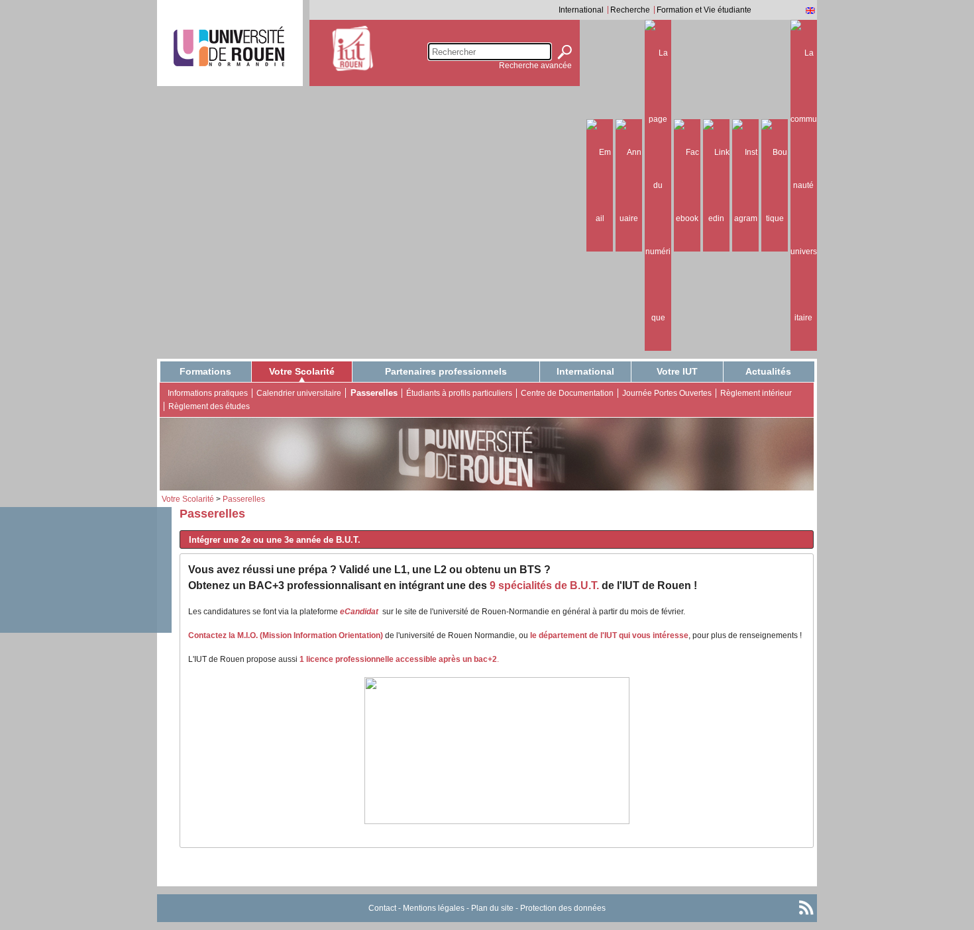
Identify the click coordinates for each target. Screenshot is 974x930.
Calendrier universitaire (298, 393)
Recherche (630, 10)
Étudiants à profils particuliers (459, 393)
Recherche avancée (535, 65)
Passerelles (374, 393)
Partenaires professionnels (446, 371)
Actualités (768, 371)
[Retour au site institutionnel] (229, 46)
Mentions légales (433, 908)
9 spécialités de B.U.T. (546, 585)
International (581, 10)
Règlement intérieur (756, 393)
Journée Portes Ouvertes (667, 393)
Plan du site (492, 908)
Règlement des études (209, 406)
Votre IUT (677, 371)
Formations (205, 371)
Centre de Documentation (567, 393)
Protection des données (563, 908)
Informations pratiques (208, 393)
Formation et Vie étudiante (704, 10)
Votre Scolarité (302, 371)
